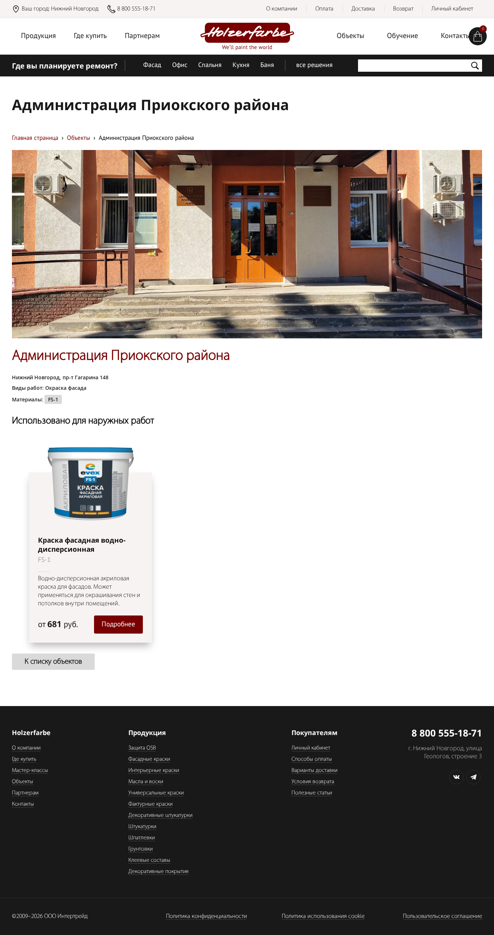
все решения (314, 65)
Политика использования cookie (323, 916)
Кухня (241, 65)
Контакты (455, 36)
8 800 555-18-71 (136, 9)
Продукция (38, 36)
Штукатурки (142, 827)
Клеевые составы (149, 860)
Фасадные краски (149, 759)
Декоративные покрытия (158, 872)
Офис (179, 65)
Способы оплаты (311, 759)
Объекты (350, 36)
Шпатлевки (141, 838)
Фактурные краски (150, 804)
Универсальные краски (156, 793)
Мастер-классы (30, 770)
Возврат (403, 9)
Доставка (363, 9)
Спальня (210, 65)
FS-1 (53, 399)
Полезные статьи (311, 793)
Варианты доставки (314, 770)
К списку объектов (53, 661)
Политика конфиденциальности (206, 916)
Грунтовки (140, 849)
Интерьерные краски (153, 770)
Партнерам (142, 36)
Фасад (152, 65)
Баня (267, 65)
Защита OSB (142, 748)
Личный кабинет (452, 9)
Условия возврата (312, 782)
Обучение (402, 36)
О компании (281, 9)
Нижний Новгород (74, 9)
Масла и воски (145, 782)
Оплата (324, 9)
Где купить (90, 36)
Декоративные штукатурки (160, 815)
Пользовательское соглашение (442, 916)
